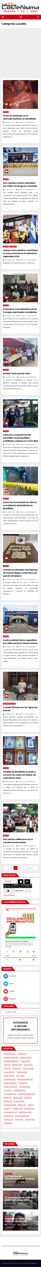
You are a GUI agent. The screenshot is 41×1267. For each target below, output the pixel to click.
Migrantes (17, 1098)
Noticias (22, 1105)
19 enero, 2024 (10, 260)
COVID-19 (9, 1076)
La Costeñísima (10, 1094)
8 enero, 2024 (10, 714)
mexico (7, 1098)
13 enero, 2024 (10, 444)
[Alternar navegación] (20, 17)
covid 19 (20, 1076)
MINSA (28, 1098)
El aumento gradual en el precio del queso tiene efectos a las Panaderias (19, 1200)
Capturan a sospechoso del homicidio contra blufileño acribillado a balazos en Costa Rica (20, 438)
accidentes (22, 1054)
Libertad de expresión (27, 1094)
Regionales (13, 246)
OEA (30, 1105)
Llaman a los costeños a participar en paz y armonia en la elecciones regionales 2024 (20, 253)
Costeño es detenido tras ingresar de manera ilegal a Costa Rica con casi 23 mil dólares (20, 572)
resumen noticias (22, 1116)
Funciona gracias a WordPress (10, 1263)
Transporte (30, 1119)
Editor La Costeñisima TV (27, 122)
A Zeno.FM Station (9, 895)
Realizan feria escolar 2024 (16, 373)
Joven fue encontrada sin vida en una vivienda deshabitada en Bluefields (20, 505)
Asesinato (25, 1061)
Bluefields (17, 1065)
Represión (8, 1116)
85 (30, 868)
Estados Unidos (10, 1083)
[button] (38, 17)
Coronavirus (28, 1068)
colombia (16, 1068)
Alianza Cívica (25, 1057)
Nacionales (8, 1173)
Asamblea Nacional (11, 1061)
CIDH (7, 1068)
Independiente (19, 1090)
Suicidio (19, 1119)
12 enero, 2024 (10, 512)
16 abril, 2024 (11, 1182)
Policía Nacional (10, 1112)
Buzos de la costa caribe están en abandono (18, 1219)
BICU (7, 1065)
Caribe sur (28, 1065)
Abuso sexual (9, 1054)
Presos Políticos (25, 1112)
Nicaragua (19, 1101)
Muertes (8, 1101)
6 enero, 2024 (10, 781)
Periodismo (17, 1109)
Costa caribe (9, 1072)
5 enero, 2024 (10, 846)
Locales (6, 111)
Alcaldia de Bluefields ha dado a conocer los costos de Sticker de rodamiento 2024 (19, 775)
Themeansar (33, 1263)
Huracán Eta (24, 1087)
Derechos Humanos (25, 1079)
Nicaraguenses (10, 1105)
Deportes (6, 703)
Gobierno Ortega (10, 1087)
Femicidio (23, 1083)
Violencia (8, 1123)
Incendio (8, 1090)
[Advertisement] (20, 56)
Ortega (7, 1109)
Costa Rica (22, 1072)
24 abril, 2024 (11, 1161)
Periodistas (29, 1109)
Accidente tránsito (11, 1057)
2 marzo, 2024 (10, 189)
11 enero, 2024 (10, 647)
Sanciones (8, 1119)
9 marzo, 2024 (10, 122)
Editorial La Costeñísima (27, 260)
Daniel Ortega (9, 1079)
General (7, 1152)
